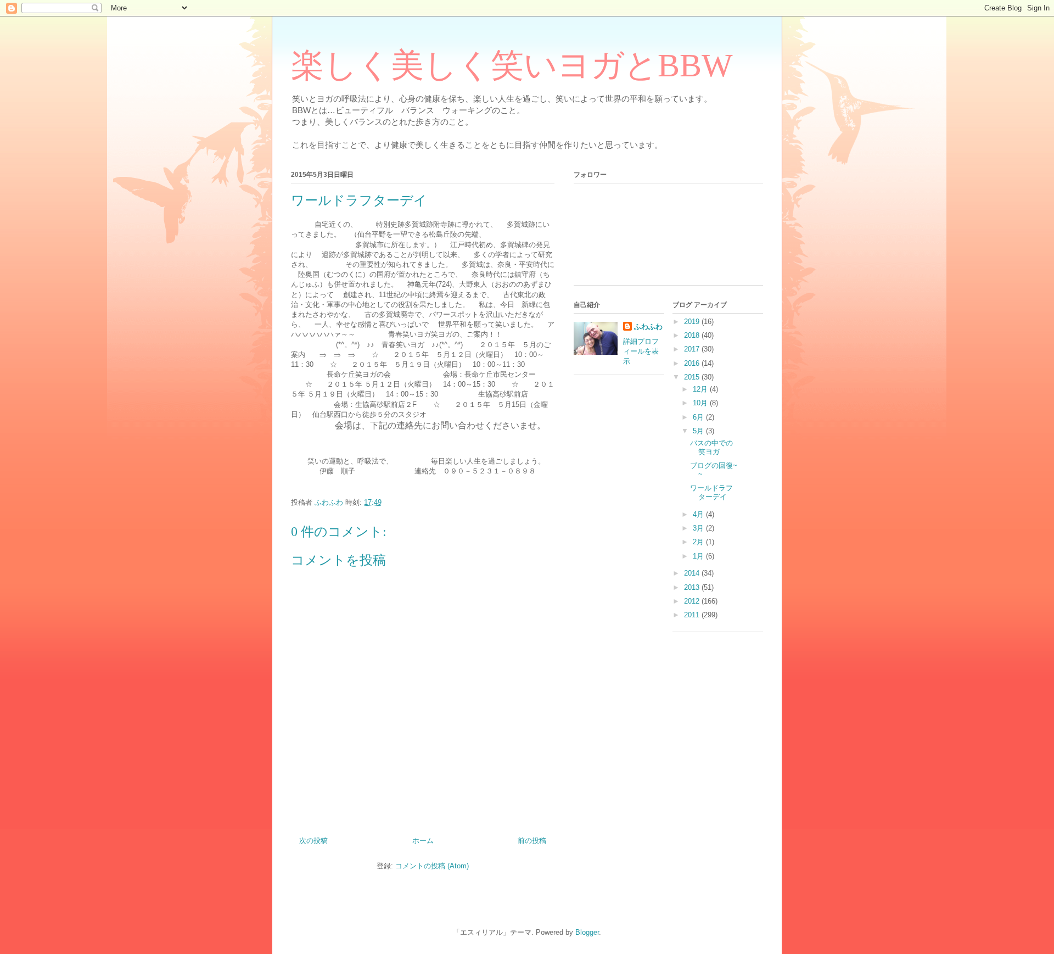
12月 (701, 389)
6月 (699, 417)
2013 (693, 587)
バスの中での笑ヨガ (711, 447)
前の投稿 (532, 840)
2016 (693, 363)
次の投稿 (313, 840)
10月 (701, 403)
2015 (693, 377)
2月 (699, 542)
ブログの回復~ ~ (717, 469)
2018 (693, 335)
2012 (693, 601)
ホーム (423, 840)
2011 (693, 615)
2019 (693, 321)
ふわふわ (648, 326)
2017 (693, 349)
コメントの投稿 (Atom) (432, 866)
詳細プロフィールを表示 (641, 351)
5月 (699, 431)
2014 (693, 573)
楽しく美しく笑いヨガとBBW (512, 65)
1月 (699, 556)
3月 (699, 528)
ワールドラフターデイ (711, 492)
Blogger (587, 932)
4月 (699, 514)
